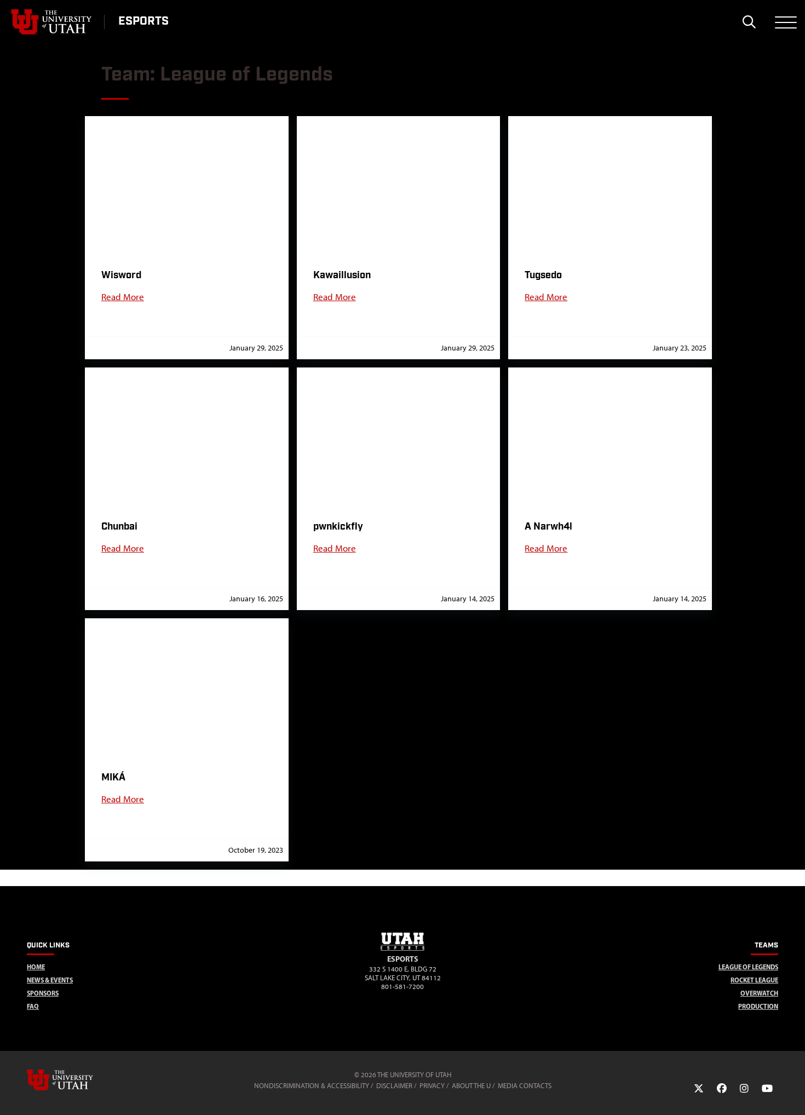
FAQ (33, 1006)
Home (36, 967)
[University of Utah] (75, 1080)
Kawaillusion (342, 275)
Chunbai (119, 526)
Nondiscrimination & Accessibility (311, 1086)
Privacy (432, 1086)
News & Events (50, 980)
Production (758, 1006)
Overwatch (759, 993)
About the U (471, 1086)
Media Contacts (524, 1086)
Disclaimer (394, 1086)
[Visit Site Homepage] (402, 948)
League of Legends (748, 967)
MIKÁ (113, 777)
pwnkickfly (338, 526)
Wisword (121, 275)
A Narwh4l (548, 526)
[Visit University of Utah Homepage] (52, 22)
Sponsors (43, 993)
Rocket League (754, 980)
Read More (122, 296)
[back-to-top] (792, 1093)
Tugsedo (543, 275)
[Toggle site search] (749, 22)
